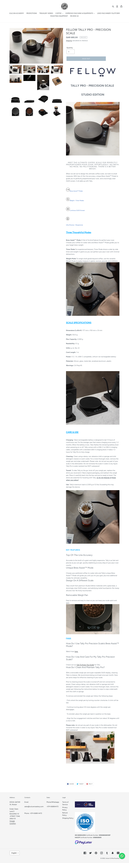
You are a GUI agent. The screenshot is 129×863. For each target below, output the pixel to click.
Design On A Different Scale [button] (79, 580)
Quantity (70, 48)
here (76, 651)
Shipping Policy (67, 818)
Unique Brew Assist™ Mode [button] (79, 567)
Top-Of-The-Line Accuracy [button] (79, 555)
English (14, 853)
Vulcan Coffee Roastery (112, 858)
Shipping (69, 40)
